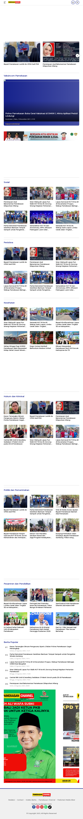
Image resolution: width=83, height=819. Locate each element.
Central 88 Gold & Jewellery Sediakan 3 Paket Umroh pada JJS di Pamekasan (15, 442)
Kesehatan (9, 119)
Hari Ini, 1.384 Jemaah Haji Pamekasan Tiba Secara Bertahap (66, 629)
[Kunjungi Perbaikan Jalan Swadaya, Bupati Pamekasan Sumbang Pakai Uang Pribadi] (67, 525)
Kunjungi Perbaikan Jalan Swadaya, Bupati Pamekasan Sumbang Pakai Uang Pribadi (67, 536)
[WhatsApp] (46, 807)
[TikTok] (50, 807)
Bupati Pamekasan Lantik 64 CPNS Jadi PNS (21, 64)
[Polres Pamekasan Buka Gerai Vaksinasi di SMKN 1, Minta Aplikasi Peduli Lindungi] (41, 100)
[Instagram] (38, 807)
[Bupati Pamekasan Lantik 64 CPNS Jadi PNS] (22, 52)
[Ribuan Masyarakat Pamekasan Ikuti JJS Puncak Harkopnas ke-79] (67, 337)
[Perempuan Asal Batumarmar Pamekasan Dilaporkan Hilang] (61, 52)
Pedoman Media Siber (66, 800)
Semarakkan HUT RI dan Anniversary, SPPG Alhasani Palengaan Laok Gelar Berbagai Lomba (41, 228)
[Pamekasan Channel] (14, 2)
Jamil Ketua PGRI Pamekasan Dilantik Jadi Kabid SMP (67, 604)
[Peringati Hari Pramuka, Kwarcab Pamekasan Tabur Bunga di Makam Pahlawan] (41, 594)
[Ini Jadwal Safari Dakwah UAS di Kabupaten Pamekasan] (15, 618)
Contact (20, 800)
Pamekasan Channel (47, 800)
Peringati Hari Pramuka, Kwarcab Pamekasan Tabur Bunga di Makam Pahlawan (41, 605)
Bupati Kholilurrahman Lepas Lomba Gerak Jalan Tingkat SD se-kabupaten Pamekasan (67, 324)
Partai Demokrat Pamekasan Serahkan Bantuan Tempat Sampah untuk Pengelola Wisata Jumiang (15, 228)
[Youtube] (42, 807)
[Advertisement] (41, 24)
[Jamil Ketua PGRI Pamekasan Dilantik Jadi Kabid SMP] (67, 594)
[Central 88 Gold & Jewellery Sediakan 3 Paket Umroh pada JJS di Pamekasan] (15, 431)
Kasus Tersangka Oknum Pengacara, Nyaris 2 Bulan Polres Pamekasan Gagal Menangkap (14, 418)
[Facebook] (34, 807)
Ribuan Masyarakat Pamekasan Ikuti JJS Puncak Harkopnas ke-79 (67, 348)
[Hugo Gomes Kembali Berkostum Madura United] (41, 337)
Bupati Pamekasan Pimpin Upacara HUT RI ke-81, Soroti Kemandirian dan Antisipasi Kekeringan (15, 536)
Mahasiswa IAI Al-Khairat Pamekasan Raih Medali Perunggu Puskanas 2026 (40, 629)
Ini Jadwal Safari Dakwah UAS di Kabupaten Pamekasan (14, 629)
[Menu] (5, 2)
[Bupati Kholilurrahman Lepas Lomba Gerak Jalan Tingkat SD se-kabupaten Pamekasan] (67, 313)
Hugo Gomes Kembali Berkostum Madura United (40, 347)
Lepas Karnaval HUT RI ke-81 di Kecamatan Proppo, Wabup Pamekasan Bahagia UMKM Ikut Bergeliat (67, 204)
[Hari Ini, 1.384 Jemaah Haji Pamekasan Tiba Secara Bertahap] (67, 618)
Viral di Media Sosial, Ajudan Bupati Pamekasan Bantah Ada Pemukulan (67, 512)
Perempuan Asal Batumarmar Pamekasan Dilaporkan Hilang (59, 65)
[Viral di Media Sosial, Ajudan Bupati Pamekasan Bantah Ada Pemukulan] (67, 501)
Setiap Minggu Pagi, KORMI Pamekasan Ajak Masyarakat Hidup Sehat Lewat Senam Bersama (15, 348)
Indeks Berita (31, 800)
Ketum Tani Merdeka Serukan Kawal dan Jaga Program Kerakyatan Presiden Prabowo (40, 536)
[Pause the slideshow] (72, 736)
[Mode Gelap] (73, 2)
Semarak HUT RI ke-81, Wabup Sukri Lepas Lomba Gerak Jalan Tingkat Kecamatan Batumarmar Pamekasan (66, 228)
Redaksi (11, 800)
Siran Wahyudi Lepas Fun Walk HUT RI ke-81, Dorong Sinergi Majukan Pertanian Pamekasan (40, 204)
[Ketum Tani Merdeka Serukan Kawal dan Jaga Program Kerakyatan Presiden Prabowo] (41, 525)
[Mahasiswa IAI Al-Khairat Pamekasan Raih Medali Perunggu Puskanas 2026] (41, 618)
